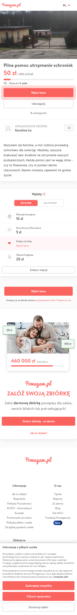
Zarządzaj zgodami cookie (19, 527)
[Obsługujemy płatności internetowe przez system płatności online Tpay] (57, 522)
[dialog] (38, 579)
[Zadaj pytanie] (68, 128)
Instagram (32, 468)
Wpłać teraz (38, 93)
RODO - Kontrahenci (19, 508)
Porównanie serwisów (19, 517)
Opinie (58, 494)
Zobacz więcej (38, 270)
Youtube (69, 468)
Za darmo (57, 503)
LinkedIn (44, 468)
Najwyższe (50, 203)
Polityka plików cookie (19, 522)
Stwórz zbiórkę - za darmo (38, 421)
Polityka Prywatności (19, 503)
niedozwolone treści (46, 300)
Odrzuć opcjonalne (38, 596)
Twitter (20, 468)
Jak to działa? (38, 433)
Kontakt (19, 513)
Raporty (57, 498)
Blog (57, 508)
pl (64, 5)
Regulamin (19, 498)
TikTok (57, 468)
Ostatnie (26, 203)
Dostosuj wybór (38, 607)
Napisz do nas (64, 300)
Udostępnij (38, 104)
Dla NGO (57, 513)
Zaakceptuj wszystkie (38, 586)
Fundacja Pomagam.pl (57, 517)
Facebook (7, 468)
